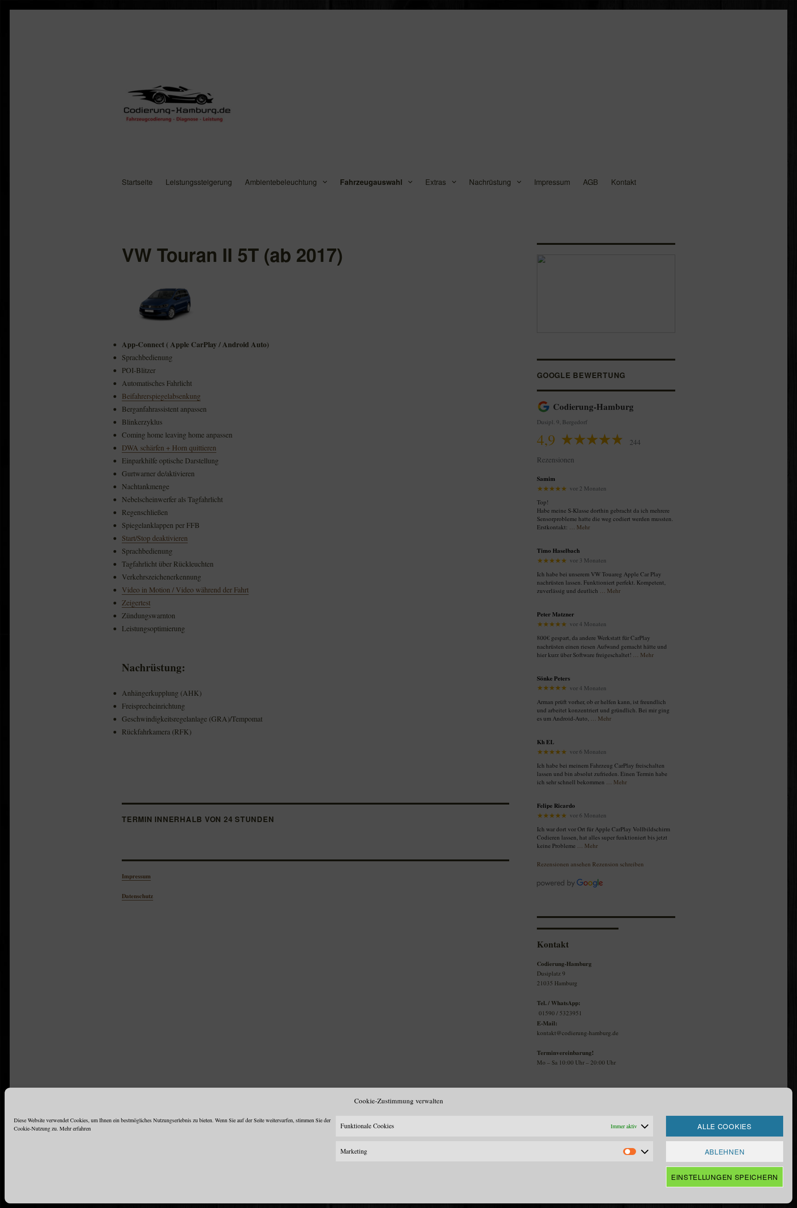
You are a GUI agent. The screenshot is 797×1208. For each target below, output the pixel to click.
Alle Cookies (724, 1126)
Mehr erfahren (75, 1128)
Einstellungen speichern (724, 1177)
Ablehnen (725, 1151)
